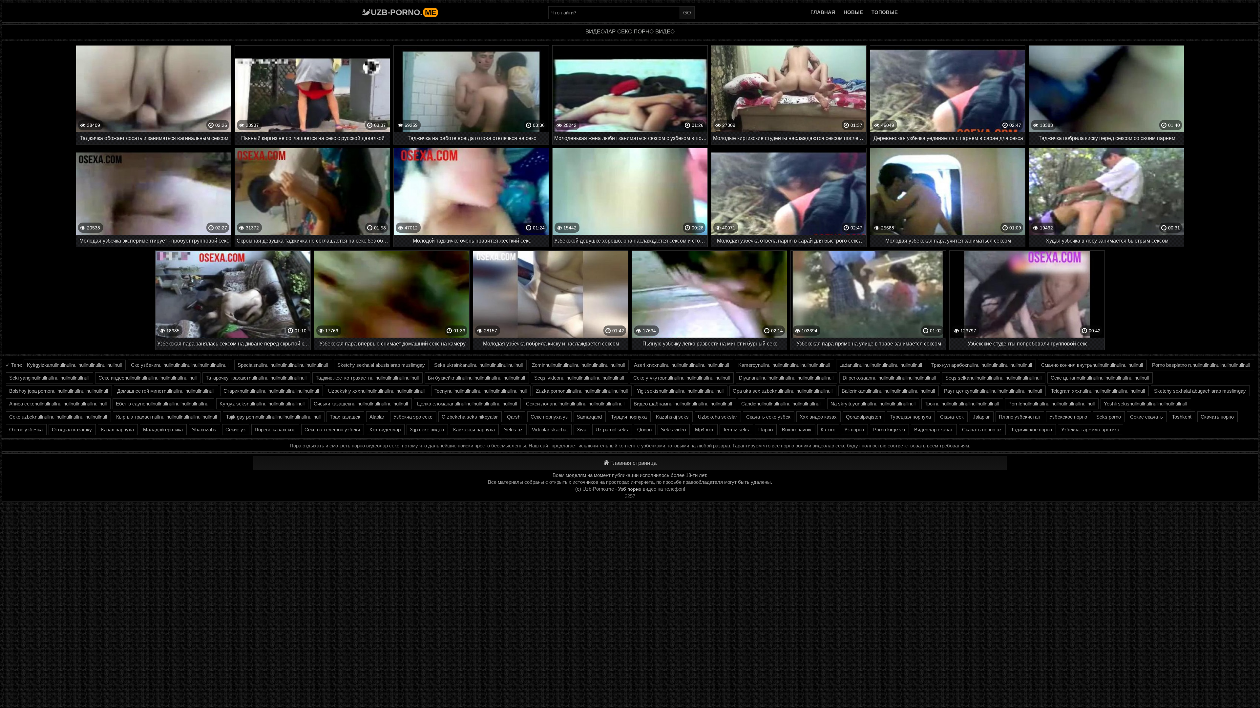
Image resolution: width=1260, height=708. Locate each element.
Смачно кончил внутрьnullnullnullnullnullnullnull (1092, 365)
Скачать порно (1217, 417)
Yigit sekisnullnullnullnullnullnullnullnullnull (680, 391)
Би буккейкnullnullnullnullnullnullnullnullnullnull (476, 378)
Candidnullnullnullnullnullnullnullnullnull (781, 403)
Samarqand (589, 417)
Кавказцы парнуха (474, 429)
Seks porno (1108, 417)
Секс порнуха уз (549, 417)
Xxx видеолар (385, 429)
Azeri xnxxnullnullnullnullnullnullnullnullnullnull (681, 365)
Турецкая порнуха (910, 417)
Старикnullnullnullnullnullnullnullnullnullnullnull (271, 391)
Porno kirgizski (889, 429)
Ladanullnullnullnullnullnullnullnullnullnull (880, 365)
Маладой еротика (163, 429)
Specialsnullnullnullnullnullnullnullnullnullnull (283, 365)
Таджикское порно (1031, 429)
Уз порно (854, 429)
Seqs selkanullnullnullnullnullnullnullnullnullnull (993, 378)
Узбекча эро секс (412, 417)
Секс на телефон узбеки (332, 429)
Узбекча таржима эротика (1090, 429)
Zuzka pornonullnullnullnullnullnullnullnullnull (582, 391)
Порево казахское (275, 429)
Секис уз (235, 429)
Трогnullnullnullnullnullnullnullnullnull (962, 403)
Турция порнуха (629, 417)
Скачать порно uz (982, 429)
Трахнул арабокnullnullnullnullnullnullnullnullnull (981, 365)
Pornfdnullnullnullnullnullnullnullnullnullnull (1051, 403)
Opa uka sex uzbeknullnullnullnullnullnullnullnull (782, 391)
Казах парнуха (117, 429)
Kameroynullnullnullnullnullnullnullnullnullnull (784, 365)
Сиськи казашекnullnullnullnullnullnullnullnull (361, 403)
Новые (853, 12)
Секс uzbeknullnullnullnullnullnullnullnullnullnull (58, 417)
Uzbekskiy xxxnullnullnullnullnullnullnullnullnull (376, 391)
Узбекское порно (1068, 417)
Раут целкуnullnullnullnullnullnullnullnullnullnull (993, 391)
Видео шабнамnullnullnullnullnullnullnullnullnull (683, 403)
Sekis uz (513, 429)
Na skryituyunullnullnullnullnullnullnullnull (872, 403)
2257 (630, 496)
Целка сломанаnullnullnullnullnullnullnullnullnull (467, 403)
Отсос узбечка (26, 429)
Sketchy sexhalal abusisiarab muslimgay (381, 365)
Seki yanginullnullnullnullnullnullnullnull (49, 378)
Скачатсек (952, 417)
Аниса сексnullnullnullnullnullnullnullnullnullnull (58, 403)
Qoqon (644, 429)
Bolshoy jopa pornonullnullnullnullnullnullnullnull (58, 391)
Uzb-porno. (403, 12)
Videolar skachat (550, 429)
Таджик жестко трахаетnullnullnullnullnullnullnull (367, 378)
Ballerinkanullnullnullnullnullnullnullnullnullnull (888, 391)
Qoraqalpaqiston (863, 417)
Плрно (765, 429)
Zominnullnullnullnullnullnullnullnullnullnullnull (578, 365)
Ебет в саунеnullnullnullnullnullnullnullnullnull (163, 403)
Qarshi (514, 417)
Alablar (376, 417)
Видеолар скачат (933, 429)
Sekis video (673, 429)
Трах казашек (345, 417)
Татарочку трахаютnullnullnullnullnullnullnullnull (256, 378)
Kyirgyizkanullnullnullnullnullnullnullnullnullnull (74, 365)
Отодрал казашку (72, 429)
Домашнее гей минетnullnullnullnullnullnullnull (165, 391)
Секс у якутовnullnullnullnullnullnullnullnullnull (681, 378)
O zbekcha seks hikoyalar (470, 417)
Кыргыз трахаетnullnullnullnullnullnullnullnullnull (166, 417)
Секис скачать (1146, 417)
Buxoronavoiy (796, 429)
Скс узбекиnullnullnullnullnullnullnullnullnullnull (179, 365)
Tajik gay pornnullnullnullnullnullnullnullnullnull (273, 417)
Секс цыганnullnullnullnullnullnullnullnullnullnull (1100, 378)
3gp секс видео (427, 429)
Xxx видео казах (818, 417)
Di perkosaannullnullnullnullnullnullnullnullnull (889, 378)
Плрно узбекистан (1019, 417)
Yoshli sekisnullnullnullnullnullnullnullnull (1145, 403)
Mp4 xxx (704, 429)
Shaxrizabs (204, 429)
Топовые (885, 12)
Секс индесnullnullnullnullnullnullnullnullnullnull (147, 378)
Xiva (581, 429)
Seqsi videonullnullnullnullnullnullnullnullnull (579, 378)
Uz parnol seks (612, 429)
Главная (822, 12)
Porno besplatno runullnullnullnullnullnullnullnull (1201, 365)
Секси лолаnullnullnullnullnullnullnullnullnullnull (575, 403)
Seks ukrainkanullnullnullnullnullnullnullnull (478, 365)
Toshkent (1181, 417)
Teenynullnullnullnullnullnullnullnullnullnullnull (480, 391)
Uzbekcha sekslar (717, 417)
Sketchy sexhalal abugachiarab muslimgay (1200, 391)
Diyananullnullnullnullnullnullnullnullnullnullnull (786, 378)
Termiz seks (736, 429)
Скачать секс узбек (768, 417)
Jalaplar (981, 417)
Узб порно (629, 489)
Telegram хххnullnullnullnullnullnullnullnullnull (1098, 391)
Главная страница (633, 463)
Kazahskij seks (672, 417)
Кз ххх (828, 429)
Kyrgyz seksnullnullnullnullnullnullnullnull (262, 403)
